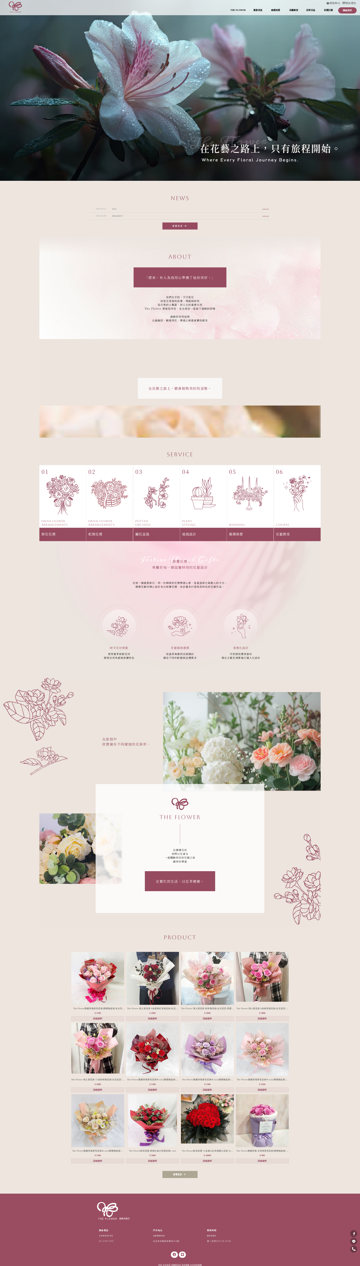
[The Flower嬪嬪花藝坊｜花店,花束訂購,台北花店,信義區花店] (15, 7)
